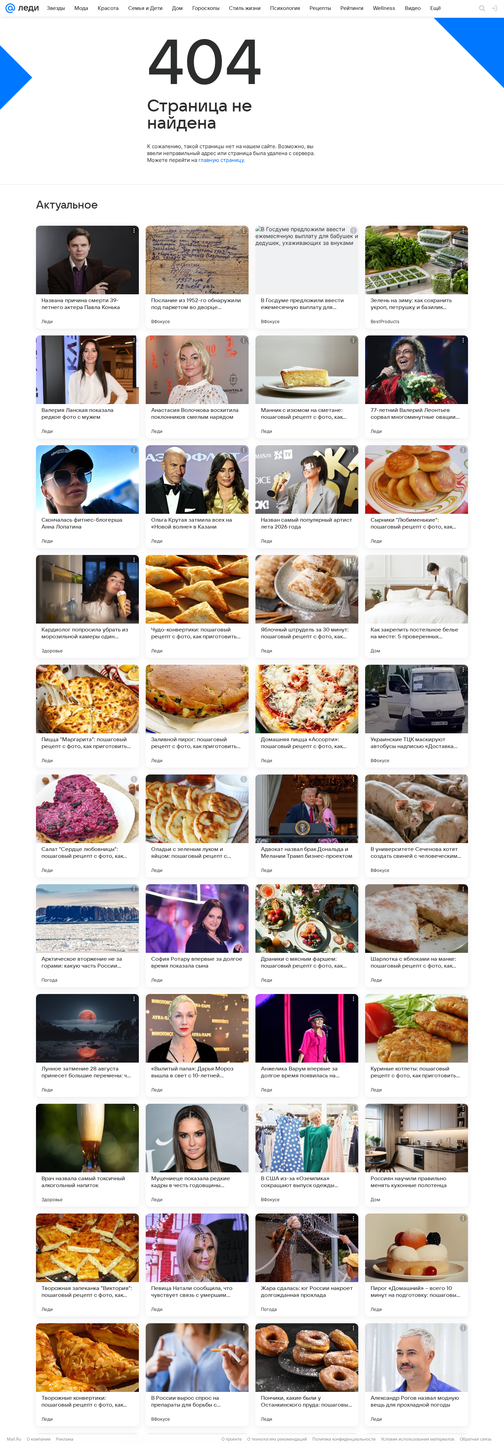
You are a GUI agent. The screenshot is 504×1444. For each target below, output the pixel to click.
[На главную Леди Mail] (27, 8)
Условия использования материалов (417, 1439)
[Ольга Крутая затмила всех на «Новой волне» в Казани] (197, 496)
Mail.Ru (14, 1439)
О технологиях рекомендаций (277, 1439)
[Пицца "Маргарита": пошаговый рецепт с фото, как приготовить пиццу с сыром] (87, 716)
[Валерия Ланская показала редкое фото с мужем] (87, 386)
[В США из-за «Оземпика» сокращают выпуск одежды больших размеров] (306, 1155)
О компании (38, 1439)
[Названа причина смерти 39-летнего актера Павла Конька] (87, 277)
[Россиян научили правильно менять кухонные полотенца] (416, 1155)
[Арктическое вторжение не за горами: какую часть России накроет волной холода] (87, 935)
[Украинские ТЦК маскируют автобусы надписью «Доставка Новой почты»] (416, 716)
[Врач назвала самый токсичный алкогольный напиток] (87, 1155)
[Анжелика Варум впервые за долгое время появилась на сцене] (306, 1045)
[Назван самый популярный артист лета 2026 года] (306, 496)
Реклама (64, 1439)
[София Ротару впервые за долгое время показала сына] (197, 935)
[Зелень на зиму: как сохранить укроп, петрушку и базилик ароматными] (416, 277)
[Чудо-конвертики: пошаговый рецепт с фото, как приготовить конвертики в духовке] (197, 606)
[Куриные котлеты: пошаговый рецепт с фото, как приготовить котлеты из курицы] (416, 1045)
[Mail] (10, 8)
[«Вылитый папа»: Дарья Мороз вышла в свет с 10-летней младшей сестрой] (197, 1045)
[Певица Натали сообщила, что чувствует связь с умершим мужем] (197, 1265)
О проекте (231, 1439)
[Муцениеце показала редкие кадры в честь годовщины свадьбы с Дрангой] (197, 1155)
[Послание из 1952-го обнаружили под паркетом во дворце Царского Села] (197, 277)
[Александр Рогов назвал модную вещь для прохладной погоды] (416, 1374)
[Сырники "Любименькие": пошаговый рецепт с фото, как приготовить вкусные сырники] (416, 496)
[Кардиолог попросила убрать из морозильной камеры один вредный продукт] (87, 606)
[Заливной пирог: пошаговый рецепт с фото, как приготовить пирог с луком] (197, 716)
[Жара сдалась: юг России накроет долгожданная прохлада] (306, 1265)
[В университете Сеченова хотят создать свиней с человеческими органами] (416, 825)
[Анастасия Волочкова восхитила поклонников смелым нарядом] (197, 386)
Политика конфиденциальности (343, 1439)
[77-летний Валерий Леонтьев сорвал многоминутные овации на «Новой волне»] (416, 386)
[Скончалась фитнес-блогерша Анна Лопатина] (87, 496)
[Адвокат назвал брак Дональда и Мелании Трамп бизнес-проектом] (306, 825)
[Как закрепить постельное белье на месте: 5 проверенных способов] (416, 606)
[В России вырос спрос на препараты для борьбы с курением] (197, 1374)
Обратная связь (476, 1439)
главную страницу (221, 160)
